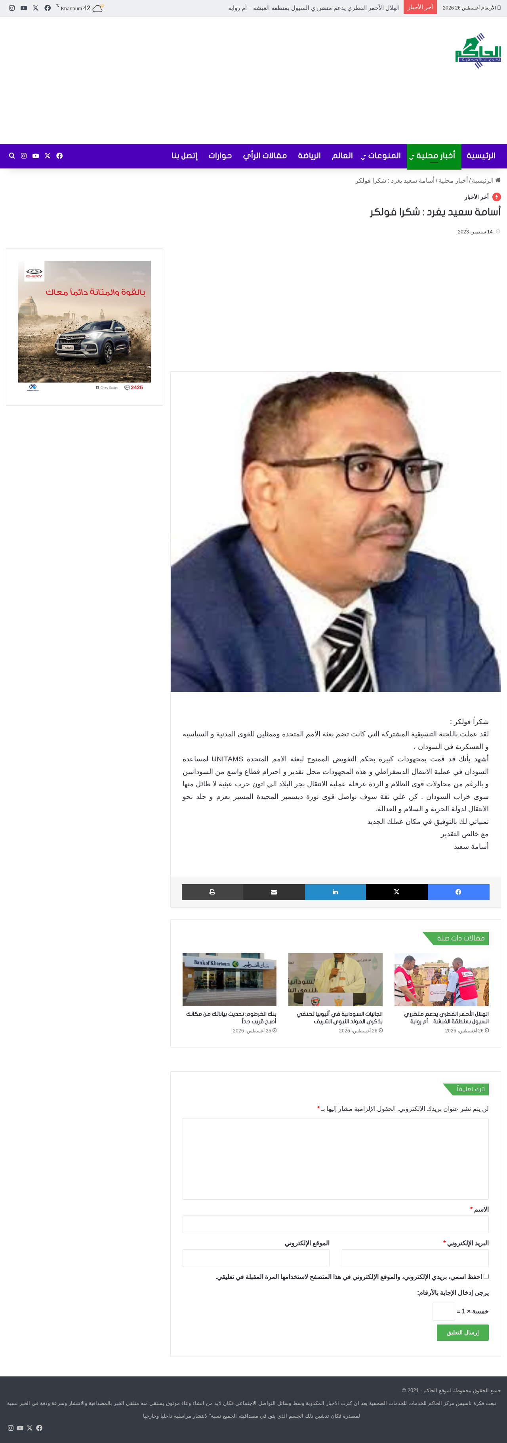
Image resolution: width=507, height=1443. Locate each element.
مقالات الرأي (265, 155)
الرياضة (309, 155)
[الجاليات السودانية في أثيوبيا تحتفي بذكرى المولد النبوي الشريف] (335, 979)
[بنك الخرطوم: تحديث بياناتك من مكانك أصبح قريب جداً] (230, 979)
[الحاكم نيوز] (478, 51)
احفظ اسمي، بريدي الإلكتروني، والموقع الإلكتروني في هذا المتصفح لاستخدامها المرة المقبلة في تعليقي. (348, 1276)
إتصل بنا (185, 155)
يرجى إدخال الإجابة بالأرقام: (453, 1292)
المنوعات (384, 155)
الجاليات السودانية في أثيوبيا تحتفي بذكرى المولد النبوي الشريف (319, 7)
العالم (342, 155)
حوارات (220, 155)
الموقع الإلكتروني (307, 1242)
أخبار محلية (436, 155)
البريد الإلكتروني (466, 1242)
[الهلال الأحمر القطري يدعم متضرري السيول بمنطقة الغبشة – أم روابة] (442, 979)
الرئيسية (481, 155)
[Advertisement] (169, 80)
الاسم (479, 1209)
